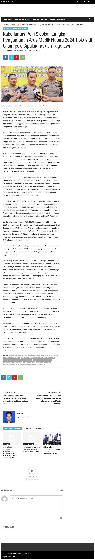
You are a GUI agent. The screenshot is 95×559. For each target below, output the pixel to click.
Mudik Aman (8, 362)
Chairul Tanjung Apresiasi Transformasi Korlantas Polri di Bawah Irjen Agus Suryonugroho (10, 452)
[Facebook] (77, 2)
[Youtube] (92, 2)
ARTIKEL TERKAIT (12, 428)
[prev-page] (57, 428)
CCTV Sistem (36, 355)
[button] (89, 19)
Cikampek (45, 355)
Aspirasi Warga (57, 19)
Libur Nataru (47, 360)
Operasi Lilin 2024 (29, 362)
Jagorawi (7, 358)
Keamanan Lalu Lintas (47, 358)
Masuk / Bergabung (7, 2)
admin (9, 51)
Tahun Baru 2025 (39, 364)
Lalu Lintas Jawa (26, 360)
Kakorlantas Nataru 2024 (29, 358)
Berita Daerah (40, 19)
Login (60, 490)
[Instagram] (80, 2)
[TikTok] (84, 2)
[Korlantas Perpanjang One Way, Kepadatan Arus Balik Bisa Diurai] (32, 438)
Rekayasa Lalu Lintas (25, 364)
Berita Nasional (23, 19)
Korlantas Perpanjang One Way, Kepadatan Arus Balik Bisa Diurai (31, 449)
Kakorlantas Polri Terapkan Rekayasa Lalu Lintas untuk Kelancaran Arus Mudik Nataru (48, 400)
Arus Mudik (26, 355)
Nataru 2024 (18, 362)
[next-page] (60, 428)
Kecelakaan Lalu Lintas (11, 360)
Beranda (8, 19)
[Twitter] (88, 2)
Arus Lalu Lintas (15, 355)
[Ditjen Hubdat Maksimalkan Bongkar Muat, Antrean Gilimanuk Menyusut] (52, 438)
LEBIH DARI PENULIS (32, 428)
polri (49, 362)
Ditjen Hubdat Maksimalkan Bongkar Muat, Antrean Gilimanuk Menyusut (51, 450)
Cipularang (53, 355)
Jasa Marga (15, 358)
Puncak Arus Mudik (10, 364)
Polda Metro (40, 362)
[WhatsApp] (22, 57)
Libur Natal (37, 360)
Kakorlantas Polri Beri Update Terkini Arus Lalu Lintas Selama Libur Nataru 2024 (15, 400)
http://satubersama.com (24, 417)
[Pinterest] (16, 57)
